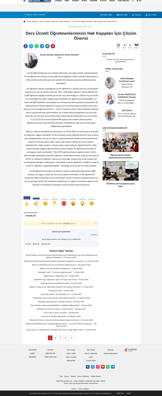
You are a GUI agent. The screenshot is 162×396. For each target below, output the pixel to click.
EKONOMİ (32, 350)
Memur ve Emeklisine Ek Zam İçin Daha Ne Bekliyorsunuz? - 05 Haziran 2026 (61, 265)
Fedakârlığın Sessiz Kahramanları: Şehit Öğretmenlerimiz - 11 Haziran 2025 (61, 298)
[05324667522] (108, 367)
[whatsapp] (36, 46)
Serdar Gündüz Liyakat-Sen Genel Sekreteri (55, 21)
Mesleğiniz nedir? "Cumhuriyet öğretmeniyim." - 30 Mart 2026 (61, 272)
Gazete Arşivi (91, 360)
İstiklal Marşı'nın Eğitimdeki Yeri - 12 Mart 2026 (61, 276)
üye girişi (66, 223)
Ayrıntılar (120, 393)
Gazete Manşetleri (111, 353)
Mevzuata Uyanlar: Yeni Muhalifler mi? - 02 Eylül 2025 (61, 294)
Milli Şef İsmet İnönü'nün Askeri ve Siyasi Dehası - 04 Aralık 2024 (61, 309)
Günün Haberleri (91, 353)
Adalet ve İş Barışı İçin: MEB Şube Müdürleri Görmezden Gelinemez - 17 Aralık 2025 (61, 287)
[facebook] (25, 46)
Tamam (128, 393)
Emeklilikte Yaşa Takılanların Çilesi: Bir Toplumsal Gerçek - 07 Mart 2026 (61, 279)
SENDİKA (32, 357)
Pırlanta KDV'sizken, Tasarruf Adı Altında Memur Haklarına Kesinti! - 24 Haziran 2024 (61, 320)
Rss (61, 376)
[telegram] (42, 46)
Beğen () (36, 244)
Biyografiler (71, 360)
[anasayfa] (24, 21)
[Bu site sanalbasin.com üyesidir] (130, 350)
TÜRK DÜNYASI (50, 357)
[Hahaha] (73, 199)
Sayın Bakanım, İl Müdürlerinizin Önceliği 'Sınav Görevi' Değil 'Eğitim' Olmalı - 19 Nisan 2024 (61, 330)
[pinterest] (53, 46)
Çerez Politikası (83, 376)
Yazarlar (137, 15)
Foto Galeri (123, 15)
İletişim (73, 376)
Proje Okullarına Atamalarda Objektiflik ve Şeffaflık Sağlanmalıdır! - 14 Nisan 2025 (61, 305)
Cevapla (28, 244)
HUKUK (50, 350)
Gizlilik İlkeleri (96, 376)
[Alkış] (36, 199)
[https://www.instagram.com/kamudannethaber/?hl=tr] (98, 367)
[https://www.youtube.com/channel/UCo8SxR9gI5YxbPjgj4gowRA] (103, 367)
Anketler (111, 350)
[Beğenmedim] (54, 199)
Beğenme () (45, 244)
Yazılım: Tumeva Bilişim (80, 389)
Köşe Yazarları (33, 21)
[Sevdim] (45, 199)
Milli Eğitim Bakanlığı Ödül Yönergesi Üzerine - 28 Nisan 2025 (61, 302)
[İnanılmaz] (82, 199)
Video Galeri (107, 15)
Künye (66, 376)
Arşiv (91, 357)
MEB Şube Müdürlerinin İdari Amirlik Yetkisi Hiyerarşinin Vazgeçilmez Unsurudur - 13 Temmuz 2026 (61, 261)
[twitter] (31, 46)
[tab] (30, 216)
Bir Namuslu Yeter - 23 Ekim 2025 (61, 291)
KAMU (32, 353)
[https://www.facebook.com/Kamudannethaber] (87, 367)
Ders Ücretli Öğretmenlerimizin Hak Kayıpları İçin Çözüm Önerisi (94, 21)
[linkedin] (47, 46)
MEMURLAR (50, 353)
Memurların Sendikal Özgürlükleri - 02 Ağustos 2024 (61, 316)
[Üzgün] (91, 199)
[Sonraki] (71, 337)
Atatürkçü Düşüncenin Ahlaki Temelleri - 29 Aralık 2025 (61, 283)
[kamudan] (113, 367)
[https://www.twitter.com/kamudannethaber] (93, 367)
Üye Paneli (152, 15)
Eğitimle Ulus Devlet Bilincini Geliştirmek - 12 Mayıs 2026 (61, 268)
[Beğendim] (26, 199)
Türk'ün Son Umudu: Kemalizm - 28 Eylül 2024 (61, 313)
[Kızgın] (63, 199)
